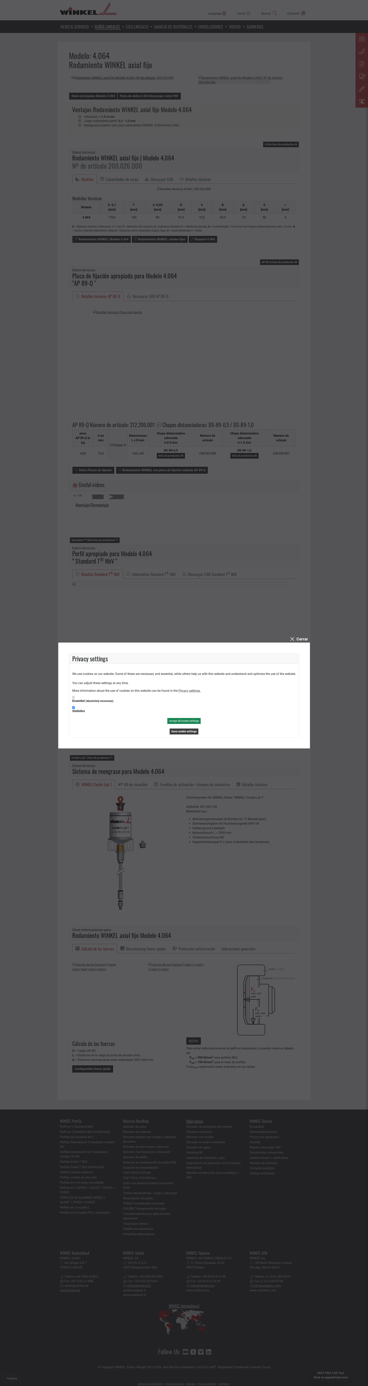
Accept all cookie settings (184, 720)
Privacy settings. (189, 691)
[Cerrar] (298, 639)
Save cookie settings (184, 731)
